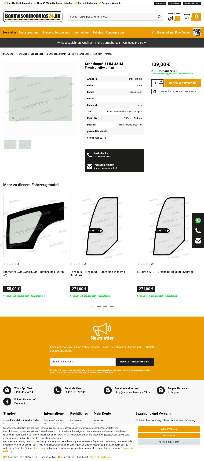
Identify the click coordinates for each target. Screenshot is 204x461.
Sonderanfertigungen (56, 32)
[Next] (71, 99)
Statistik (29, 457)
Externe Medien (48, 457)
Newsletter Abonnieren (134, 361)
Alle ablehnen (168, 435)
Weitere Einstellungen (100, 457)
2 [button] (99, 306)
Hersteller (9, 32)
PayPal (66, 457)
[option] (35, 245)
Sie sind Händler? (191, 3)
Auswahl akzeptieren (169, 442)
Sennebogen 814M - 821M (60, 54)
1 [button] (93, 306)
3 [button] (105, 306)
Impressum (75, 420)
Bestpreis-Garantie (53, 420)
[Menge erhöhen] (161, 81)
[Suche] (159, 16)
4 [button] (112, 306)
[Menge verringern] (161, 85)
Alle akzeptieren (169, 429)
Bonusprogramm (29, 32)
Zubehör (98, 32)
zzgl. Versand (171, 71)
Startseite (8, 54)
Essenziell (13, 457)
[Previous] (10, 99)
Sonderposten (115, 32)
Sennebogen (37, 54)
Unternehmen (81, 32)
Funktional (82, 457)
